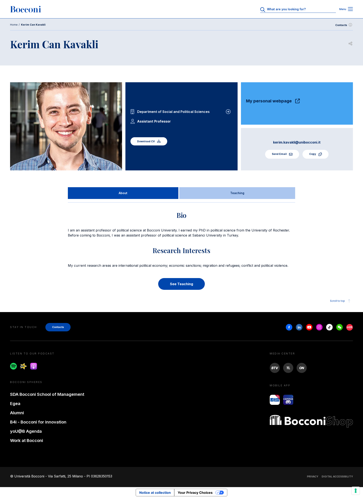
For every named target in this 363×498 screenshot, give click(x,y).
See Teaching (181, 284)
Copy (313, 154)
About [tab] (123, 193)
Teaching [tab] (237, 193)
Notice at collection (155, 492)
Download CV (146, 141)
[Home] (25, 9)
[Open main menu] (350, 9)
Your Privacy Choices (195, 492)
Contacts (341, 25)
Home (14, 24)
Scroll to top (337, 300)
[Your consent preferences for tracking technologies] (356, 491)
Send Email (279, 154)
